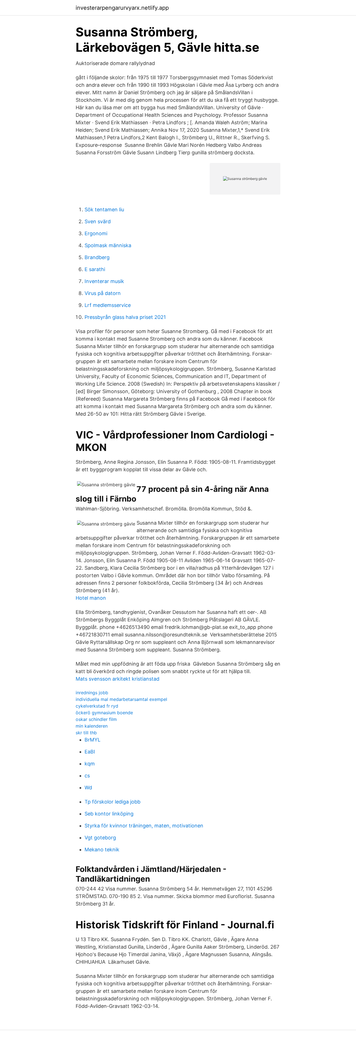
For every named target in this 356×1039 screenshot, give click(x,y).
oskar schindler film (96, 719)
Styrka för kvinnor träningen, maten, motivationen (144, 826)
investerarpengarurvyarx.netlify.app (122, 8)
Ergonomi (96, 233)
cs (87, 775)
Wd (88, 787)
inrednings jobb (92, 692)
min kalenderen (92, 726)
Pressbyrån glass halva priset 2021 (125, 317)
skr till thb (86, 732)
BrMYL (92, 740)
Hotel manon (91, 598)
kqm (90, 764)
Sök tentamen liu (104, 209)
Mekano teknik (102, 849)
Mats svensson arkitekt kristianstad (117, 679)
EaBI (90, 752)
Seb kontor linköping (109, 814)
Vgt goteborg (100, 837)
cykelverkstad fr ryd (97, 706)
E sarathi (95, 269)
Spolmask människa (108, 245)
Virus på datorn (103, 293)
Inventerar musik (104, 281)
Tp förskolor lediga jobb (112, 802)
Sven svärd (98, 221)
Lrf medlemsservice (108, 305)
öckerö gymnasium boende (104, 712)
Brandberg (97, 257)
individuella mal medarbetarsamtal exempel (121, 699)
